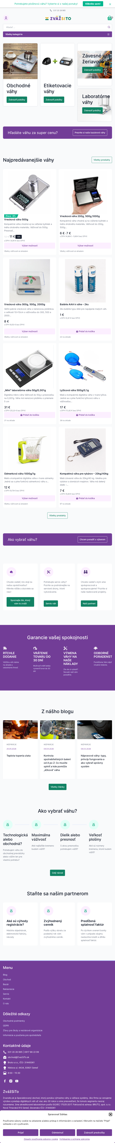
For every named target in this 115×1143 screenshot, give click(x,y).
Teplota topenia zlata (19, 755)
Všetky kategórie (13, 34)
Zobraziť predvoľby (94, 1132)
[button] (110, 1114)
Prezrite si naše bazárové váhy (90, 132)
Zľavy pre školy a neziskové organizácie (22, 1030)
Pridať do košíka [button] (86, 331)
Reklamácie (8, 989)
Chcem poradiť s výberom (92, 539)
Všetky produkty (102, 160)
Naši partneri (89, 603)
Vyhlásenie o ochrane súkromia (74, 1139)
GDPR (6, 1025)
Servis (6, 994)
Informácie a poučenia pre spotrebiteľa (22, 1035)
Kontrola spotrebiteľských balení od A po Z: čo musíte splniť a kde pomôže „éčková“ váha (57, 762)
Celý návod (57, 872)
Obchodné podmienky (14, 1021)
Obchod (7, 979)
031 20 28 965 (59, 10)
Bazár (6, 984)
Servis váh (51, 603)
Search (109, 27)
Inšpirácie (11, 744)
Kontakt (6, 998)
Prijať (21, 1132)
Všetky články (58, 787)
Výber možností (29, 245)
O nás (6, 1003)
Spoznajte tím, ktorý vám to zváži (20, 602)
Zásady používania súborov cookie (41, 1139)
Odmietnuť (57, 1132)
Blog (5, 974)
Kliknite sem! (92, 3)
